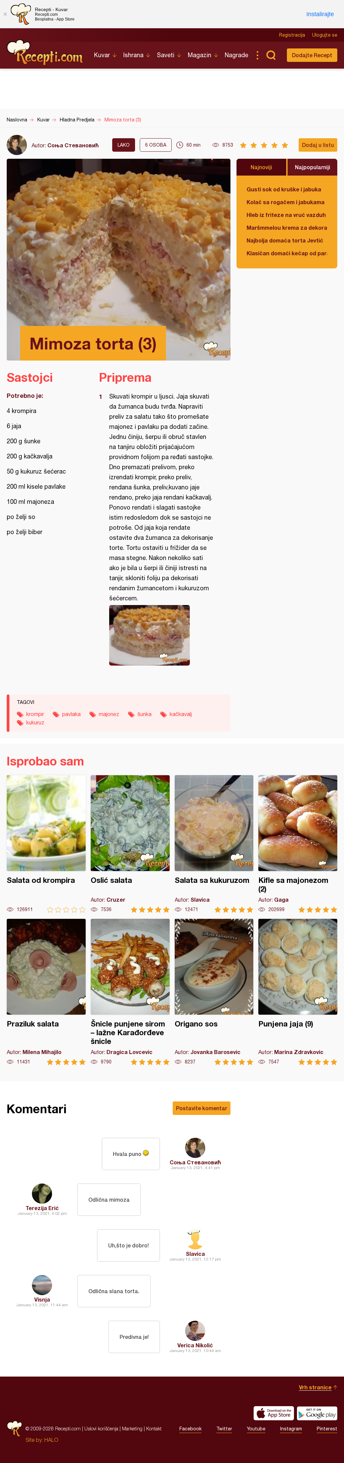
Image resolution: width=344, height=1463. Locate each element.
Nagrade (236, 55)
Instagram (291, 1428)
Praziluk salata (46, 992)
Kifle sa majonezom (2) (297, 844)
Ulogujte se (324, 35)
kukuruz (35, 722)
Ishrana (133, 55)
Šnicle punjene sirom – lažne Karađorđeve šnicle (130, 992)
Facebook (190, 1428)
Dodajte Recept (312, 55)
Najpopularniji (312, 167)
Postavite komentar (201, 1108)
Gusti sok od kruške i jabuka (284, 189)
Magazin (199, 55)
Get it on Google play (317, 1413)
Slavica (195, 1253)
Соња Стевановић (73, 145)
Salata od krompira (46, 844)
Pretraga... (270, 55)
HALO (51, 1440)
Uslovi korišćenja (101, 1428)
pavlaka (71, 714)
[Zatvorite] (5, 14)
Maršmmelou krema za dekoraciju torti (287, 227)
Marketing (132, 1428)
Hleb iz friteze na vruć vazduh (286, 215)
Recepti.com (45, 52)
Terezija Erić (42, 1208)
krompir (35, 714)
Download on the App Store (274, 1413)
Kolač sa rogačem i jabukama (286, 202)
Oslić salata (130, 844)
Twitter (224, 1428)
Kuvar (102, 55)
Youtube (256, 1428)
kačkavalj (181, 714)
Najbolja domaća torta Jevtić (285, 240)
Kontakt (154, 1428)
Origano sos (214, 992)
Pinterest (327, 1428)
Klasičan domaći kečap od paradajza (287, 253)
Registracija (292, 35)
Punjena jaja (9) (297, 992)
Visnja (42, 1299)
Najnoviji (261, 167)
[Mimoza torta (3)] (161, 635)
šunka (144, 714)
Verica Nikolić (195, 1345)
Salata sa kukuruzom (214, 844)
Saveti (165, 55)
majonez (109, 714)
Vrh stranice (315, 1387)
